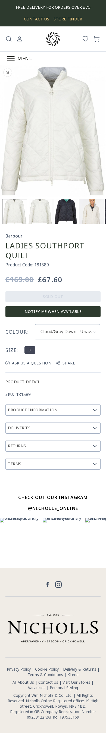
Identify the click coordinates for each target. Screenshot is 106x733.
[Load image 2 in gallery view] (40, 211)
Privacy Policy (19, 669)
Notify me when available (53, 311)
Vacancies (37, 687)
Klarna (73, 674)
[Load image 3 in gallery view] (66, 211)
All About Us (23, 682)
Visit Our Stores (76, 682)
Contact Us (48, 682)
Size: (11, 350)
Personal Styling (64, 687)
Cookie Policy (47, 669)
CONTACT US (36, 19)
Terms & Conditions (45, 674)
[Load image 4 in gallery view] (91, 211)
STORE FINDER (68, 19)
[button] (8, 39)
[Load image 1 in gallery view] (14, 211)
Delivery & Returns (79, 669)
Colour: (16, 332)
